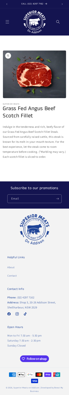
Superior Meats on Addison (26, 387)
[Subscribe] (57, 198)
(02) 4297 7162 (25, 297)
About (11, 267)
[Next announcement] (62, 4)
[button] (7, 22)
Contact (12, 275)
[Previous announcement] (7, 4)
